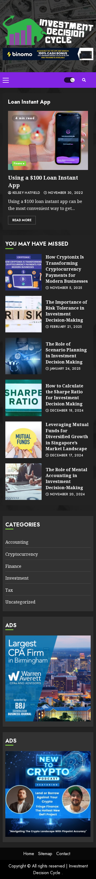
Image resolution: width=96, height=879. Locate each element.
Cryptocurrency (21, 554)
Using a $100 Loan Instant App (48, 140)
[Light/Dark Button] (69, 80)
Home (28, 854)
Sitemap (45, 854)
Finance (19, 163)
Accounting (17, 542)
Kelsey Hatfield (25, 193)
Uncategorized (20, 602)
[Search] (84, 80)
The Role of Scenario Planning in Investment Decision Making (23, 356)
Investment (17, 578)
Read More (21, 220)
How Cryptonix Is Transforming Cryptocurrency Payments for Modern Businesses (23, 272)
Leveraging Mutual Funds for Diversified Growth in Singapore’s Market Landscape (23, 440)
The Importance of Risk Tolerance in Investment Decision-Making (23, 314)
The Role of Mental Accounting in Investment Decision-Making (23, 481)
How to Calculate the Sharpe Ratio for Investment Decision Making (23, 398)
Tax (9, 590)
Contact (63, 854)
